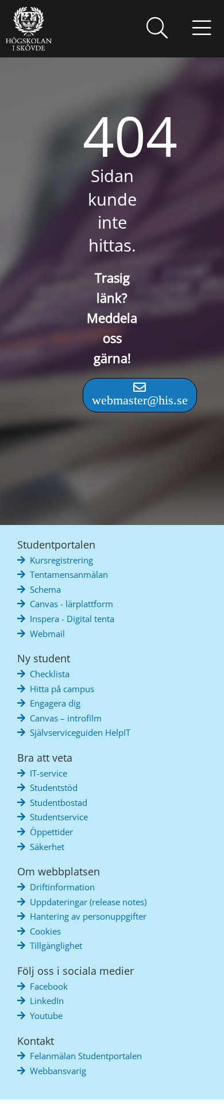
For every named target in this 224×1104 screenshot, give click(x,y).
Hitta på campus (62, 688)
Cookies (45, 931)
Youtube (46, 1015)
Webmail (47, 633)
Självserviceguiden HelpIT (80, 732)
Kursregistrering (61, 560)
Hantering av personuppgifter (88, 916)
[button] (156, 28)
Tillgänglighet (56, 945)
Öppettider (51, 831)
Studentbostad (58, 802)
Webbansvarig (58, 1070)
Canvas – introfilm (66, 718)
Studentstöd (54, 787)
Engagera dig (55, 703)
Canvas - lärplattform (71, 603)
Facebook (49, 986)
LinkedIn (47, 1000)
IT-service (48, 773)
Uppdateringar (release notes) (88, 902)
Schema (45, 589)
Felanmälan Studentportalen (86, 1055)
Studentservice (59, 817)
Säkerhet (47, 846)
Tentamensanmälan (69, 574)
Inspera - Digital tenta (72, 618)
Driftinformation (62, 887)
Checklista (49, 674)
